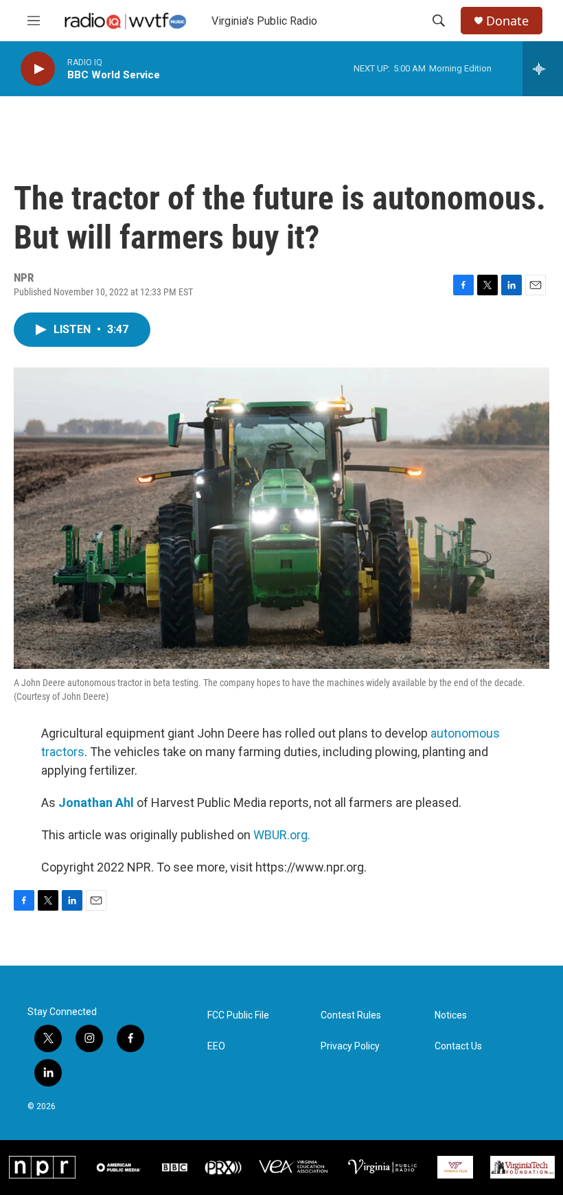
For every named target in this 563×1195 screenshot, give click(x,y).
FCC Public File (238, 1015)
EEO (216, 1046)
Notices (451, 1015)
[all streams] (542, 68)
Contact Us (458, 1046)
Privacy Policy (350, 1046)
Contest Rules (351, 1015)
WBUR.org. (281, 835)
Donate (507, 21)
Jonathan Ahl (96, 802)
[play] (38, 69)
